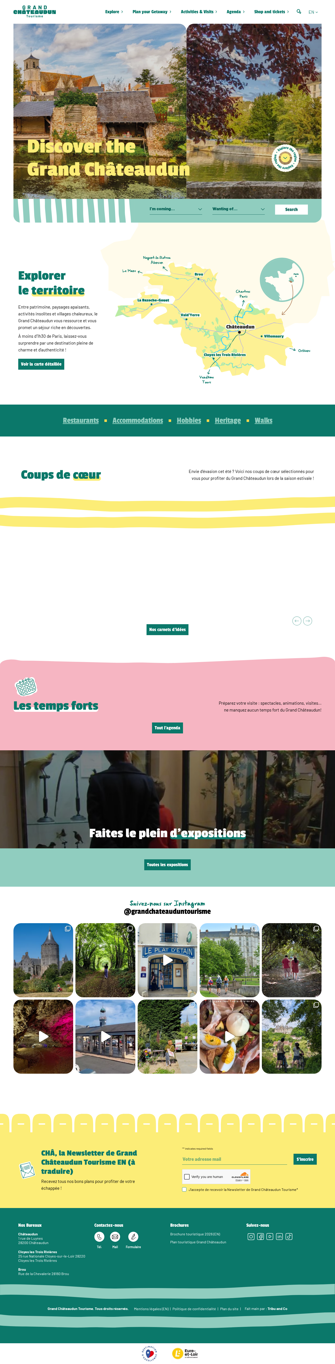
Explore (112, 12)
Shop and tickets (269, 12)
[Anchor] (285, 158)
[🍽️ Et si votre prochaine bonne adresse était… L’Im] (229, 1037)
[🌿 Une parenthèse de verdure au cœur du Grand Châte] (292, 960)
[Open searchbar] (299, 11)
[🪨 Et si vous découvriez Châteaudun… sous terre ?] (43, 1037)
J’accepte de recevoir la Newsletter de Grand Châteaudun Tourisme (243, 1189)
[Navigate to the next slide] (308, 621)
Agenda (234, 12)
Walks (263, 420)
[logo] (34, 11)
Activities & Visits (197, 12)
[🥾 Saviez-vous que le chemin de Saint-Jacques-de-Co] (229, 960)
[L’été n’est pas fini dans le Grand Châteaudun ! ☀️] (167, 1037)
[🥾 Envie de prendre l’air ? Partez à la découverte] (105, 960)
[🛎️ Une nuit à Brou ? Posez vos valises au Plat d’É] (105, 1037)
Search (291, 209)
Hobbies (189, 420)
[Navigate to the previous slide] (297, 621)
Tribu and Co (277, 1308)
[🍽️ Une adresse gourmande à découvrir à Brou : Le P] (167, 960)
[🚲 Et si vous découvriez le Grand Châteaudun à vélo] (292, 1037)
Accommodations (138, 420)
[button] (315, 11)
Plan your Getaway (150, 12)
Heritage (228, 420)
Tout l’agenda (167, 728)
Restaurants (81, 420)
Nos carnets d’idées (167, 629)
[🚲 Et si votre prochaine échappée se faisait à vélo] (43, 960)
